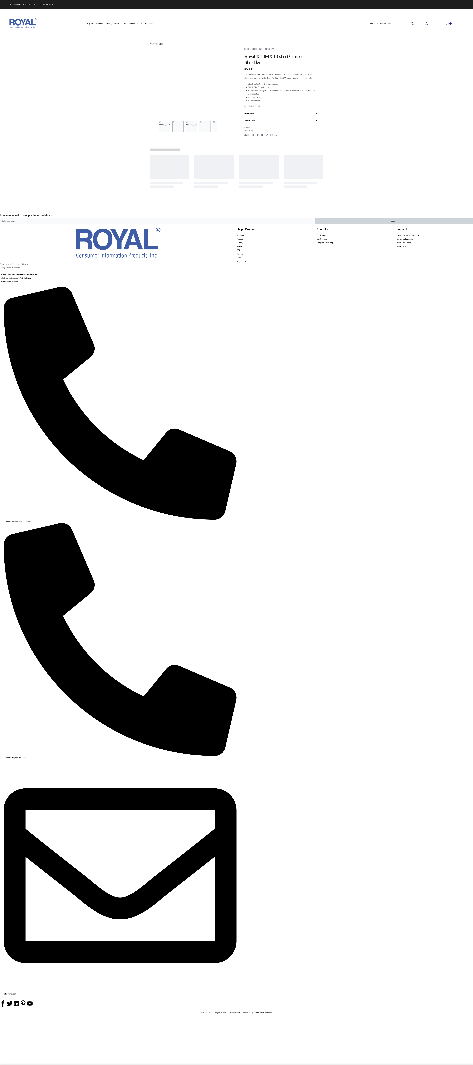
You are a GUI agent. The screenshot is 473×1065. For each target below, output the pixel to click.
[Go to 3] (191, 126)
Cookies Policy (247, 1013)
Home (246, 49)
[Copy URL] (276, 135)
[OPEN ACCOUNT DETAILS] (426, 23)
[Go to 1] (164, 126)
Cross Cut (269, 49)
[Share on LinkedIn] (262, 135)
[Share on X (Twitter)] (253, 135)
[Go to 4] (205, 126)
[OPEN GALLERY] (188, 80)
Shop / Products (246, 229)
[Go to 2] (178, 126)
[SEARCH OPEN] (412, 23)
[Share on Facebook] (257, 135)
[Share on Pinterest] (267, 135)
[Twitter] (10, 1003)
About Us (322, 229)
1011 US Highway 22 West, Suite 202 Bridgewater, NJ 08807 (19, 277)
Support (402, 229)
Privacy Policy (234, 1013)
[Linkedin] (16, 1003)
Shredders (257, 49)
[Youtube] (30, 1003)
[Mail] (271, 135)
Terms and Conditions (263, 1013)
